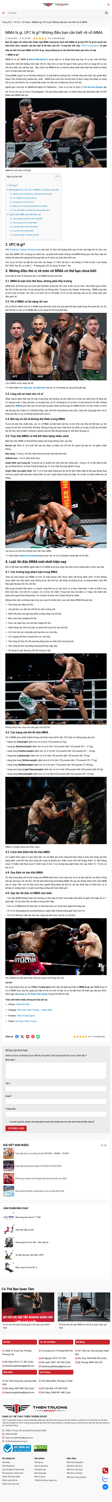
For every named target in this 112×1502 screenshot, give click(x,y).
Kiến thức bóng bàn (75, 1462)
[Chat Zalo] (102, 1479)
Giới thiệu (6, 1462)
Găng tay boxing (27, 555)
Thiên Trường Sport (90, 45)
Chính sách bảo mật (10, 1484)
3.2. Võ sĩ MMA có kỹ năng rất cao (23, 198)
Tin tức (16, 22)
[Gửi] (106, 13)
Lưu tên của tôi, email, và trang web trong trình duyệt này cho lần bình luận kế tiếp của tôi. (52, 1122)
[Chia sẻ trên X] (22, 1036)
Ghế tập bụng (40, 1469)
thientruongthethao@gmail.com (19, 1438)
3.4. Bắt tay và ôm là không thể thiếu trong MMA (28, 206)
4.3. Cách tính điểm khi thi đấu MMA (24, 227)
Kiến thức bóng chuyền (76, 1477)
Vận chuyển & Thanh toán (13, 1469)
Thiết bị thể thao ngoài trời (45, 1480)
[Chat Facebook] (102, 1487)
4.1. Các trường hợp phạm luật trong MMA (26, 219)
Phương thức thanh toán (12, 1473)
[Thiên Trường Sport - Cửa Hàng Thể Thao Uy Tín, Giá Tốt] (56, 4)
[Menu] (3, 13)
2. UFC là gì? (12, 185)
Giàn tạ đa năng (41, 1466)
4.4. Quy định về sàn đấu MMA (21, 231)
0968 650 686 (22, 1004)
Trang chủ (6, 22)
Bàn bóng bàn (40, 1473)
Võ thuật (26, 22)
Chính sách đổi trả (9, 1480)
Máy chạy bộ (39, 1477)
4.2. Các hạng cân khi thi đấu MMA (23, 223)
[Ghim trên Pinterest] (33, 1036)
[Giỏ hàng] (108, 5)
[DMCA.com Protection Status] (40, 1448)
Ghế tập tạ (38, 1462)
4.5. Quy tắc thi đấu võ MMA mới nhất (24, 235)
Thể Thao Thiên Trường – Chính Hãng (34, 1010)
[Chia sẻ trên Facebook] (17, 1036)
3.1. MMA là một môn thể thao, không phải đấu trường (31, 194)
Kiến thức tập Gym (74, 1466)
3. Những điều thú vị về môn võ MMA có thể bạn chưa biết (33, 190)
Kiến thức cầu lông (74, 1469)
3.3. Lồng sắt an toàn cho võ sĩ (22, 202)
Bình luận (10, 1060)
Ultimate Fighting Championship (26, 249)
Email (8, 1096)
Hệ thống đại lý (8, 1466)
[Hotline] (102, 1471)
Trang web (10, 1109)
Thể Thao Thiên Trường (26, 1021)
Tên (8, 1083)
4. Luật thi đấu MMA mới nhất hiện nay (24, 214)
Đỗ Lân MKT (26, 38)
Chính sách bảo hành (11, 1477)
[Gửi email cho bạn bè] (27, 1036)
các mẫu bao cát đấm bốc (32, 387)
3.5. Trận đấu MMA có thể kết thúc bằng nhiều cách (30, 210)
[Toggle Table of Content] (56, 178)
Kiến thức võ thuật (74, 1473)
